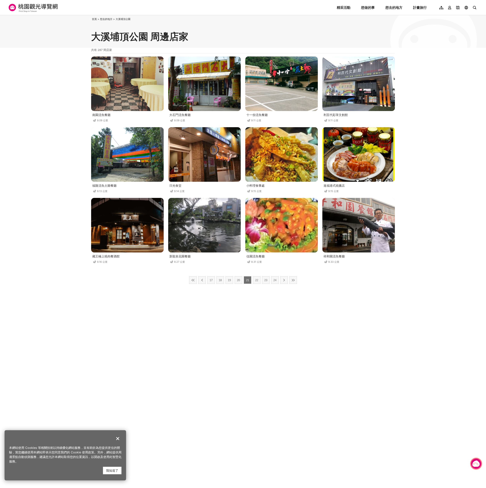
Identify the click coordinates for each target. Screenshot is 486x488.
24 (274, 280)
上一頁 (202, 280)
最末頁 (293, 280)
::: (90, 19)
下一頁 (284, 280)
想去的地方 (393, 8)
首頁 (94, 19)
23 (265, 280)
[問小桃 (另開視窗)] (476, 464)
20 (238, 280)
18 (220, 280)
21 (247, 280)
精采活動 (343, 8)
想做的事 (368, 8)
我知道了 (112, 470)
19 (229, 280)
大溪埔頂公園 (123, 19)
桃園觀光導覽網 (33, 7)
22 (256, 280)
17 (211, 280)
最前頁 (193, 280)
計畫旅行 (420, 8)
